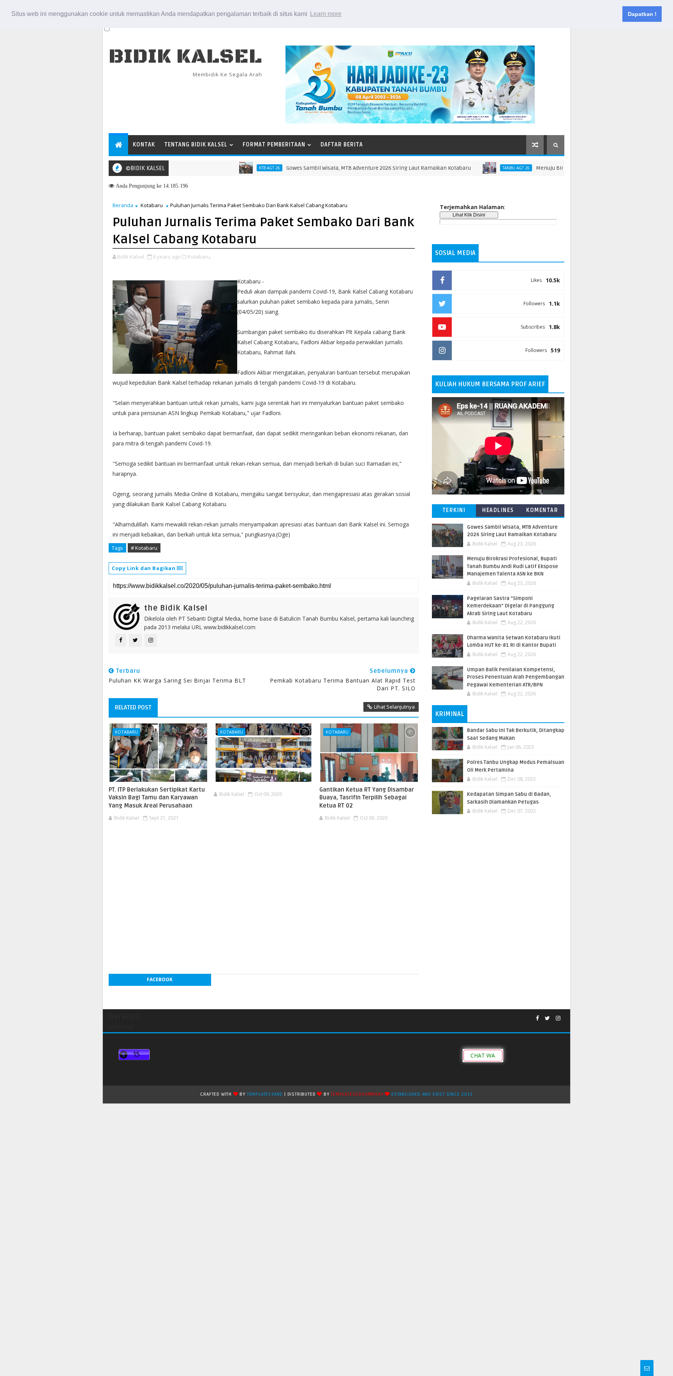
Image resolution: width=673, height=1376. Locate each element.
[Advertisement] (264, 847)
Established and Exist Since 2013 (432, 1094)
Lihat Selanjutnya (394, 706)
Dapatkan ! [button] (642, 14)
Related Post (133, 707)
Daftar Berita (342, 144)
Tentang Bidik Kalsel (195, 144)
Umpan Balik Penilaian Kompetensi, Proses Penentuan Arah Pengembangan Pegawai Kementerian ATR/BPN (515, 677)
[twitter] (547, 1018)
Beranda (123, 205)
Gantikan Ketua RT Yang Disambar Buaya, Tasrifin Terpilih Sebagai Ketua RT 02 (366, 797)
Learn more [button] (326, 14)
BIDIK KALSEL (185, 56)
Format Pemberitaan (274, 144)
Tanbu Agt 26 (485, 168)
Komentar (542, 510)
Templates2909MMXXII (357, 1094)
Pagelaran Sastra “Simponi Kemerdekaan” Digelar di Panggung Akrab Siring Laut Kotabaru (510, 606)
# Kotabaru (144, 547)
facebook (160, 979)
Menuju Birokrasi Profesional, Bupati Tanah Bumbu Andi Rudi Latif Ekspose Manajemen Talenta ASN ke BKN (512, 566)
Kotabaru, (199, 256)
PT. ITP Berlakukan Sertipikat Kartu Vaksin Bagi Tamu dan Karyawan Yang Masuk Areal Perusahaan (157, 797)
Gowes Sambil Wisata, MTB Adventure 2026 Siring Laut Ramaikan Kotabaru (347, 168)
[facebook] (537, 1018)
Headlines (498, 510)
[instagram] (558, 1018)
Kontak (144, 144)
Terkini (454, 510)
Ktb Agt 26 (238, 168)
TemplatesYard (265, 1094)
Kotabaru (152, 205)
